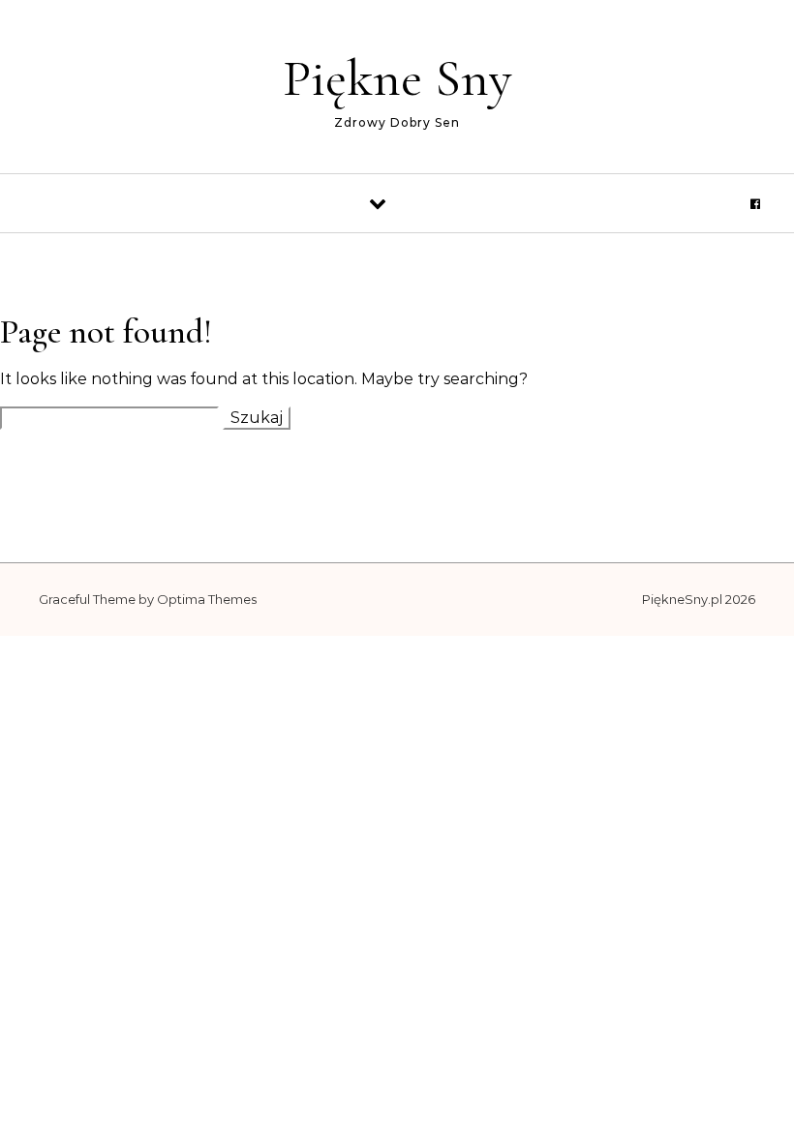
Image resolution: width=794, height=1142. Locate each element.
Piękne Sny (397, 77)
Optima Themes (207, 599)
